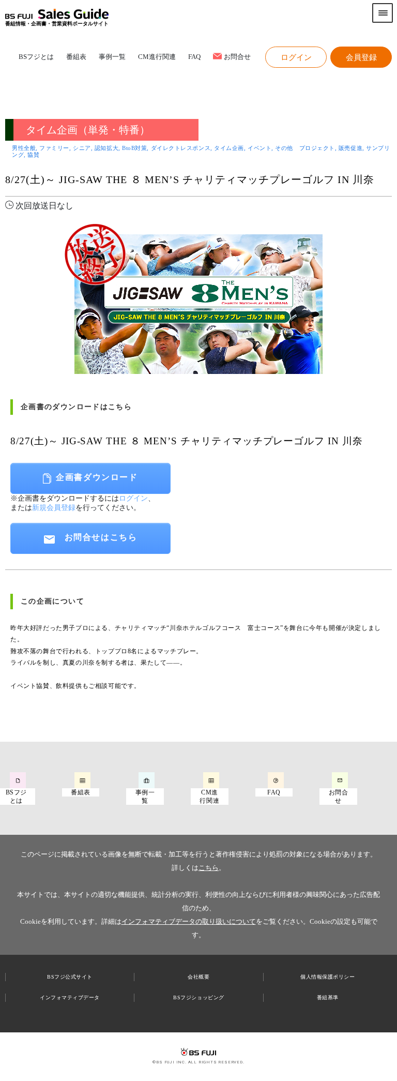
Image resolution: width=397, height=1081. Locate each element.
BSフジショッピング (198, 997)
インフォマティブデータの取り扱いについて (188, 921)
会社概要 (198, 977)
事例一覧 (112, 57)
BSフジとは (36, 57)
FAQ (194, 57)
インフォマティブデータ (70, 997)
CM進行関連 (157, 57)
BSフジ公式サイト (70, 977)
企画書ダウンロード (97, 477)
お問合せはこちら (101, 537)
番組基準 (328, 997)
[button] (296, 57)
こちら (208, 868)
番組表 (76, 57)
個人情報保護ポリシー (327, 977)
